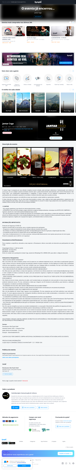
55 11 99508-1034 (45, 253)
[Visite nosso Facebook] (73, 463)
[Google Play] (12, 443)
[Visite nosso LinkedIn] (63, 463)
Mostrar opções (70, 447)
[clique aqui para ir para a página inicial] (38, 2)
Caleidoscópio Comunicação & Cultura (18, 2)
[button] (6, 462)
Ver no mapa (8, 374)
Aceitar (24, 465)
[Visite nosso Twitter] (70, 463)
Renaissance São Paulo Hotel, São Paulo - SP (18, 129)
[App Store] (5, 443)
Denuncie (25, 380)
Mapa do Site (38, 460)
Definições (10, 465)
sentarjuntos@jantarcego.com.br (30, 215)
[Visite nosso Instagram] (66, 463)
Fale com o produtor (29, 407)
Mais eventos (44, 407)
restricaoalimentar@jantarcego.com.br (27, 211)
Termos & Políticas (21, 462)
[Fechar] (30, 460)
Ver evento (38, 16)
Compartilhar (57, 138)
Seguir (16, 407)
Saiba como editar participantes (10, 357)
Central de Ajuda (67, 421)
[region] (17, 464)
